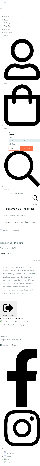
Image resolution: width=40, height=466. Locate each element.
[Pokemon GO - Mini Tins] (3, 237)
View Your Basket (11, 222)
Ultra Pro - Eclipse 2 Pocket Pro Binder (13, 325)
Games (12, 215)
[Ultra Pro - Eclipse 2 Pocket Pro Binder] (14, 322)
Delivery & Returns (11, 23)
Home (6, 16)
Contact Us (8, 32)
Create (14, 345)
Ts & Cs (7, 26)
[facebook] (22, 406)
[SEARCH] (35, 197)
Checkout (26, 148)
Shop (6, 19)
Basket (14, 148)
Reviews (7, 29)
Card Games (21, 215)
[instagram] (22, 448)
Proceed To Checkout (27, 222)
